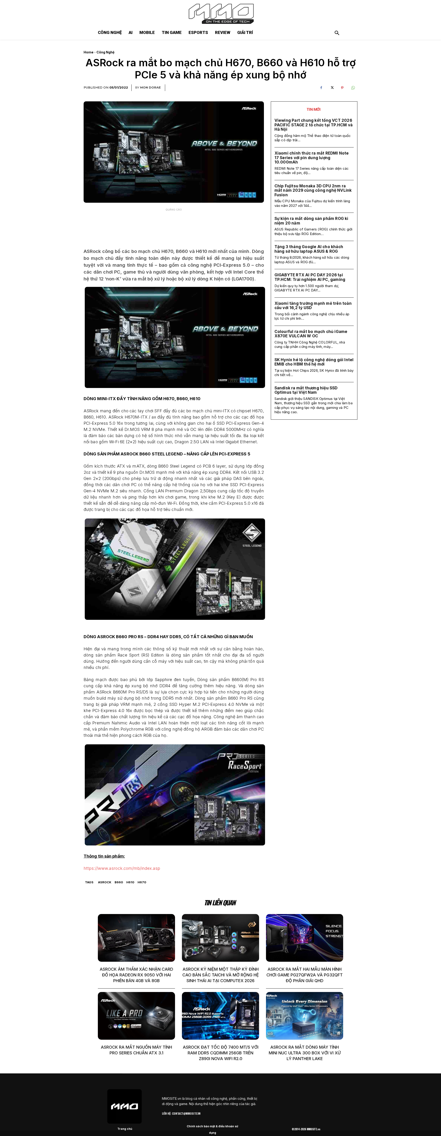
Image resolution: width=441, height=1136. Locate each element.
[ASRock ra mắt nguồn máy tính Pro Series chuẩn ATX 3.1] (136, 1016)
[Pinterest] (342, 87)
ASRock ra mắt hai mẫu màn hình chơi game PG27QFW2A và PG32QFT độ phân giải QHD (304, 975)
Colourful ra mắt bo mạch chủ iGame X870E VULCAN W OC (311, 333)
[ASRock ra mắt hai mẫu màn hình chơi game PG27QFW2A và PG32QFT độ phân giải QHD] (304, 938)
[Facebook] (321, 87)
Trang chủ (124, 1128)
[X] (331, 87)
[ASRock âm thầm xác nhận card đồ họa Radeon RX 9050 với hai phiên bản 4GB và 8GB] (136, 938)
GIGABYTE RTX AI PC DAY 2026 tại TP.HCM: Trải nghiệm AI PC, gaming (309, 277)
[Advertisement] (173, 224)
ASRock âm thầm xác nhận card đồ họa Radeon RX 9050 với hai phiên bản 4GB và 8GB (136, 975)
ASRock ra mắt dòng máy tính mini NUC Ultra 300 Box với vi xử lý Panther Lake (305, 1053)
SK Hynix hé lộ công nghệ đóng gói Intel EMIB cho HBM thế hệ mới (314, 362)
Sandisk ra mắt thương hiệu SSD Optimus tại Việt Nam (306, 390)
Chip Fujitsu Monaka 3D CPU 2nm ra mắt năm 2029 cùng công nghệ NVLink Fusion (313, 190)
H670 (142, 882)
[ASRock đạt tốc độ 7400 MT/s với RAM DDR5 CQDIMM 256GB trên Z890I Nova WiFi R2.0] (220, 1016)
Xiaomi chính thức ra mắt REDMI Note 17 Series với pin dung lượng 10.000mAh (311, 157)
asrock (104, 882)
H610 (130, 882)
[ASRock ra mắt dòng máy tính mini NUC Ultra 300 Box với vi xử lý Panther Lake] (304, 1016)
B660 (119, 882)
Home (88, 52)
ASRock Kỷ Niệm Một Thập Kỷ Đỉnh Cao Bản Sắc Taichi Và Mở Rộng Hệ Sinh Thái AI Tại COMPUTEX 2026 (220, 975)
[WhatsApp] (352, 87)
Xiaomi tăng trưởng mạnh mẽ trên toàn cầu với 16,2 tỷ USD (313, 305)
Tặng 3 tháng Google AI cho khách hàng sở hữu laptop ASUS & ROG (308, 249)
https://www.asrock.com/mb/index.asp (122, 868)
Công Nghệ (105, 52)
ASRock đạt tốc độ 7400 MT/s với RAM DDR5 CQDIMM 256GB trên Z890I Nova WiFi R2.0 (220, 1053)
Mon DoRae (150, 87)
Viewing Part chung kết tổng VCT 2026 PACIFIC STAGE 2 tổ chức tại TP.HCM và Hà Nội (313, 125)
